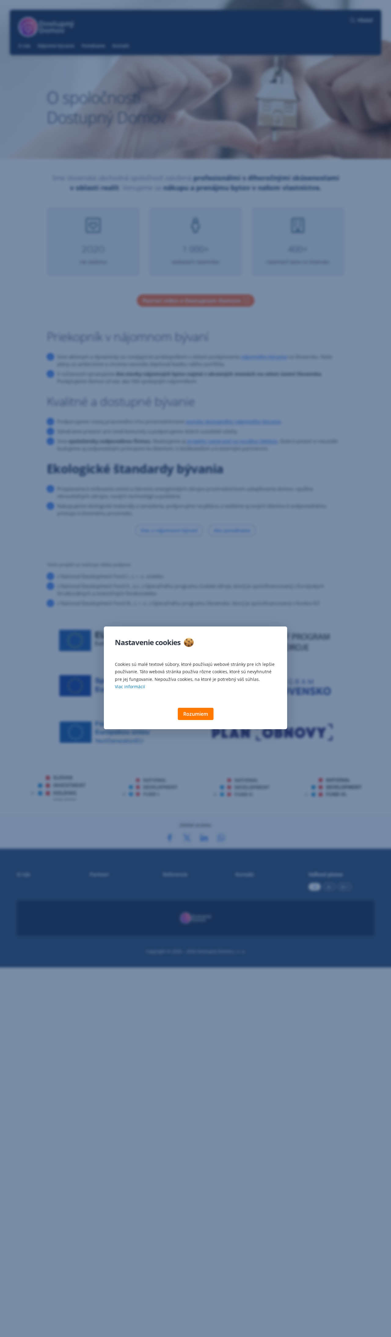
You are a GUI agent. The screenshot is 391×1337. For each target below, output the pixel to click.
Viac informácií (130, 686)
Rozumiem (195, 714)
